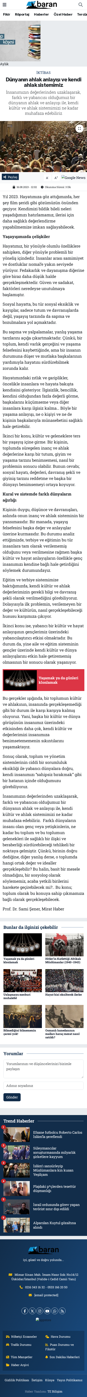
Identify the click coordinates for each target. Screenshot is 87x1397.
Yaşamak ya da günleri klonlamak (18, 960)
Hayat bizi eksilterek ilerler (63, 994)
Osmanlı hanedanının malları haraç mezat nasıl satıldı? (62, 1033)
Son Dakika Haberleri (65, 1357)
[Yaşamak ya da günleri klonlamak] (22, 944)
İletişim (37, 1380)
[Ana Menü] (4, 4)
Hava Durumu (60, 1336)
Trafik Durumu (21, 1345)
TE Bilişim (54, 1391)
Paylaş (12, 177)
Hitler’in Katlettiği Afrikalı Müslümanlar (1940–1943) (63, 960)
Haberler (41, 14)
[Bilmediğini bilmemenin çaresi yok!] (22, 1016)
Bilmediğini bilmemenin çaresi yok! (19, 1032)
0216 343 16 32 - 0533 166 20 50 (46, 1287)
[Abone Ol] (73, 177)
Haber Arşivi (20, 1365)
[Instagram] (39, 1311)
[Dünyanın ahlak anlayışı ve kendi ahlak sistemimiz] (43, 146)
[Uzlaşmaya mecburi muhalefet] (22, 980)
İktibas (43, 72)
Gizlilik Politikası (17, 1380)
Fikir (6, 14)
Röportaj (22, 14)
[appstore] (43, 1321)
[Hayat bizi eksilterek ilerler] (64, 980)
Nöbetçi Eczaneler (24, 1336)
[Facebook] (24, 1311)
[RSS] (62, 1311)
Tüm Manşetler (21, 1357)
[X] (32, 1311)
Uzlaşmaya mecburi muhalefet (17, 996)
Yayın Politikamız (69, 1380)
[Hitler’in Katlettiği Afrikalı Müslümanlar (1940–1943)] (64, 944)
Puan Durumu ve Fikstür (59, 1347)
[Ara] (80, 4)
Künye (49, 1380)
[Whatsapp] (54, 1311)
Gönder (12, 1097)
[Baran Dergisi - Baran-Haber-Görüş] (42, 4)
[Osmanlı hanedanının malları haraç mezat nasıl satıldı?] (64, 1016)
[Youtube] (47, 1311)
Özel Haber (63, 14)
